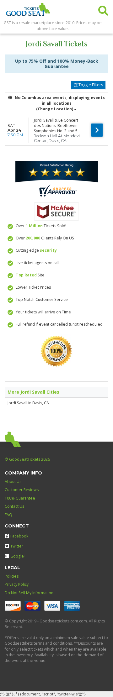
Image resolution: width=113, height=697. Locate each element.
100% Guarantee (20, 498)
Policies (12, 576)
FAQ (8, 514)
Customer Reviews (22, 489)
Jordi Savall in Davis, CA (28, 403)
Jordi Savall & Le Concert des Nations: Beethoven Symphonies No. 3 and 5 (56, 126)
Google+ (18, 556)
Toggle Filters (90, 84)
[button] (103, 9)
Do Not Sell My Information (29, 592)
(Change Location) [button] (54, 109)
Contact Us (14, 506)
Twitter (16, 546)
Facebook (19, 536)
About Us (13, 481)
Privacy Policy (17, 584)
